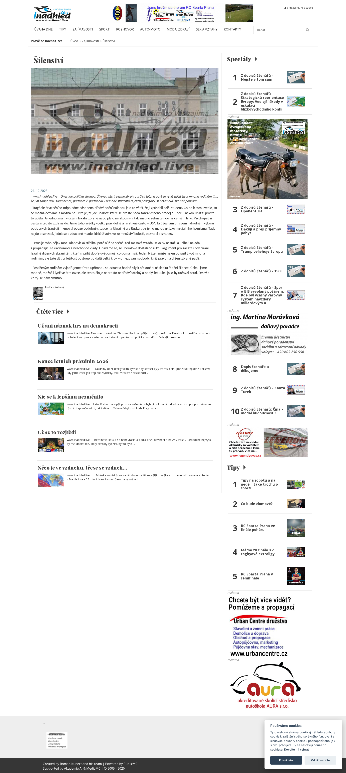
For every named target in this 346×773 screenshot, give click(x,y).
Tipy (62, 29)
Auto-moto (150, 29)
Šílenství (109, 41)
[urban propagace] (261, 626)
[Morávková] (267, 335)
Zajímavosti (82, 29)
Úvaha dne (43, 29)
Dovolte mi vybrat (296, 749)
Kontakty (232, 29)
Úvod (74, 41)
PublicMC (131, 764)
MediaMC (93, 768)
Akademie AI (73, 768)
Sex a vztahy (206, 29)
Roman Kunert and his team (81, 764)
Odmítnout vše (320, 760)
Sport (104, 29)
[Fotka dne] (267, 159)
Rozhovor (125, 29)
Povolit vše (286, 760)
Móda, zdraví (178, 29)
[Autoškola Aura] (267, 687)
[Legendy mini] (267, 442)
